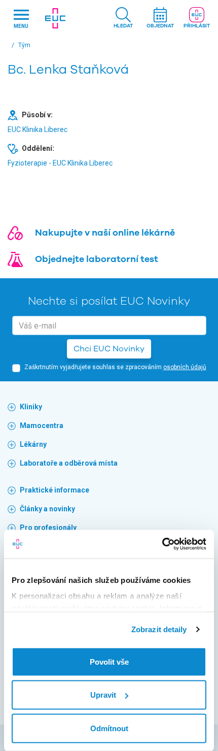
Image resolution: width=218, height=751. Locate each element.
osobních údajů (184, 367)
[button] (123, 18)
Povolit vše (109, 661)
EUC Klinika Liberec (37, 129)
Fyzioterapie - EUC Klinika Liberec (60, 163)
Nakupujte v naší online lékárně (105, 232)
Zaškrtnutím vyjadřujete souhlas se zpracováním (115, 367)
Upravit (103, 695)
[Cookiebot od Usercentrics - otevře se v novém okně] (162, 544)
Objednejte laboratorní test (96, 259)
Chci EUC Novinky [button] (109, 348)
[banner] (55, 18)
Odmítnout (109, 728)
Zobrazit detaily (159, 629)
